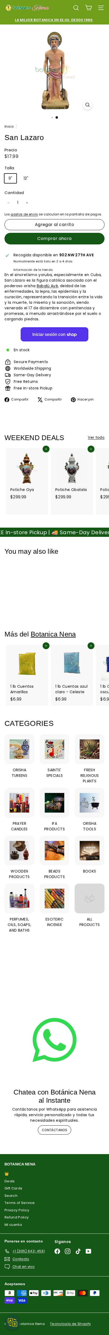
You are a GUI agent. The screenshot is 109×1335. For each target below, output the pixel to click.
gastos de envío (24, 214)
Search (10, 1195)
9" (10, 178)
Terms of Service (19, 1202)
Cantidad (14, 192)
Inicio (9, 126)
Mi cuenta (13, 1224)
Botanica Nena (53, 634)
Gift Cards (13, 1188)
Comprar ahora (54, 238)
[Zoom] (88, 105)
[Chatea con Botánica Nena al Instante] (54, 1040)
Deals (9, 1181)
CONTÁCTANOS (54, 1130)
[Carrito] (88, 8)
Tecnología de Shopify (70, 1323)
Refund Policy (16, 1217)
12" (26, 178)
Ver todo (96, 437)
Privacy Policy (16, 1210)
